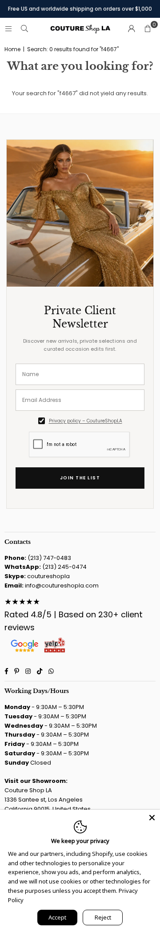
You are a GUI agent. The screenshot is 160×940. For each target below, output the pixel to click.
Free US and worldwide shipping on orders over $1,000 (80, 8)
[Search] (24, 28)
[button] (148, 29)
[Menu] (8, 28)
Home (12, 49)
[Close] (152, 817)
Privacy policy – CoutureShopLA (85, 420)
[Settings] (132, 29)
